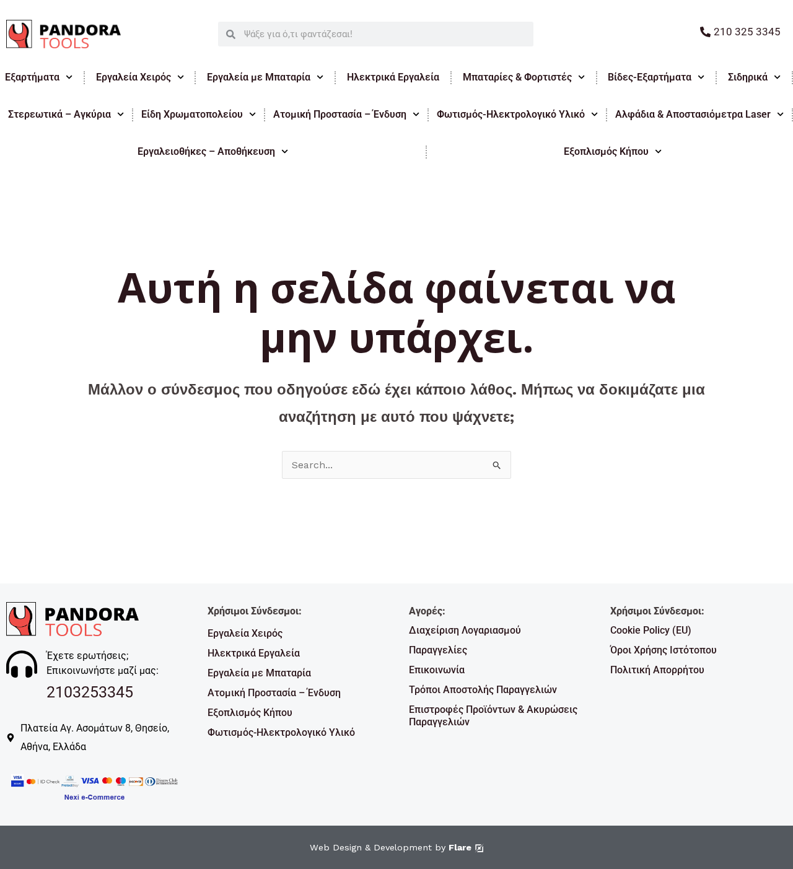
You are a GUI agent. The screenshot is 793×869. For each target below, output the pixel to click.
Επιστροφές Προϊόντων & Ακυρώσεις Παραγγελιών (493, 716)
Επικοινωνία (437, 670)
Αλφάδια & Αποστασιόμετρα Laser (693, 114)
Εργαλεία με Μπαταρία (258, 77)
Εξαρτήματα (32, 77)
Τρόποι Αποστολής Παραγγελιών (483, 690)
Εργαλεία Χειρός (133, 77)
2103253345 (89, 692)
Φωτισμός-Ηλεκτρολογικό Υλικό (511, 114)
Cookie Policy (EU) (650, 630)
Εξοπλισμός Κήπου (250, 712)
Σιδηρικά (748, 77)
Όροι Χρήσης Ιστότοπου (663, 650)
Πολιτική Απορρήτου (657, 670)
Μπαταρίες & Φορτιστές (517, 77)
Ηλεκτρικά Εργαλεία (393, 77)
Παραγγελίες (438, 650)
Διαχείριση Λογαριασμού (465, 630)
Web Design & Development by (390, 847)
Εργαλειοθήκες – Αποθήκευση (206, 151)
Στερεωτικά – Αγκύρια (59, 114)
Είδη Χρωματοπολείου (192, 114)
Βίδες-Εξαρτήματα (649, 77)
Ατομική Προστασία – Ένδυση (339, 114)
